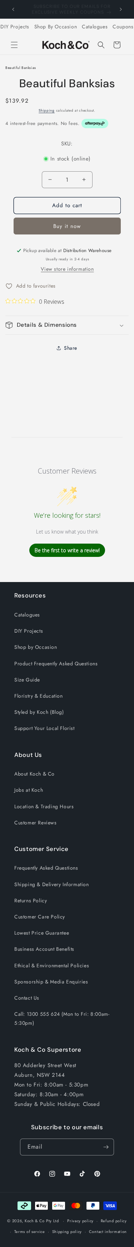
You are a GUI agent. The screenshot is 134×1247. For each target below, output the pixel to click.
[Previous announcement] (13, 9)
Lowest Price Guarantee (41, 932)
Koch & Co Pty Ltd (42, 1221)
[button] (14, 45)
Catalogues (95, 26)
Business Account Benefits (44, 949)
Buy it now (67, 226)
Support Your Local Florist (44, 728)
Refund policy (114, 1221)
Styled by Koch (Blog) (39, 712)
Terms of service (29, 1231)
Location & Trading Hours (44, 806)
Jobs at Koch (28, 790)
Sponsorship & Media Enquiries (51, 981)
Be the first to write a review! (67, 550)
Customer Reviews (35, 822)
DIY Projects (14, 26)
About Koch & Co (34, 773)
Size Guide (27, 679)
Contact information (108, 1231)
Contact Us (26, 997)
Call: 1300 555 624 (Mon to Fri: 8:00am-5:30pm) (61, 1018)
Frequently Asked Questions (46, 867)
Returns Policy (30, 900)
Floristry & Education (38, 695)
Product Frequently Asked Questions (56, 663)
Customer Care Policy (39, 916)
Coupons (123, 26)
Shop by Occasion (35, 647)
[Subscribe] (106, 1147)
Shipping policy (67, 1231)
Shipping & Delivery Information (51, 884)
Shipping (47, 110)
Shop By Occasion (55, 26)
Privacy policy (80, 1221)
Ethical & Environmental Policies (51, 965)
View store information (67, 269)
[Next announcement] (121, 9)
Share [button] (70, 348)
